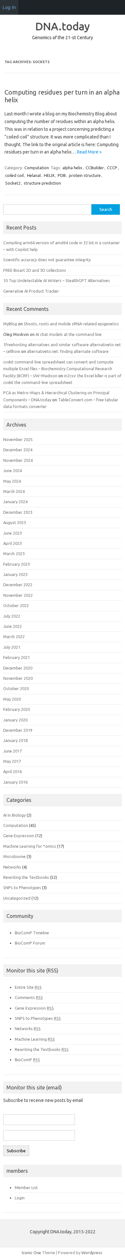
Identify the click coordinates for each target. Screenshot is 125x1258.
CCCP (112, 167)
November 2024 (18, 460)
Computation (36, 167)
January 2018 (15, 740)
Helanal (34, 175)
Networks (12, 867)
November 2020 (18, 678)
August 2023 (14, 522)
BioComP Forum (30, 943)
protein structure (85, 175)
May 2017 (12, 761)
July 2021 (11, 647)
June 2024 (12, 470)
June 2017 (12, 751)
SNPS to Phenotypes (38, 1018)
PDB (62, 175)
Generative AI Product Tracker (31, 291)
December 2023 (17, 512)
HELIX (49, 175)
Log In (9, 7)
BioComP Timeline (32, 932)
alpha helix (72, 167)
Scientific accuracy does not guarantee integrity (47, 259)
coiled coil (14, 175)
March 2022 (14, 636)
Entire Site (28, 987)
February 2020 (16, 709)
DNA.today (62, 26)
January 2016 (15, 782)
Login (20, 1198)
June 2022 (12, 626)
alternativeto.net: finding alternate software (68, 351)
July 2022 (11, 616)
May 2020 (12, 699)
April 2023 (12, 543)
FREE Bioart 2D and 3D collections (34, 270)
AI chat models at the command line (69, 334)
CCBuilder (95, 167)
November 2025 (18, 439)
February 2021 (16, 657)
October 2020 (16, 688)
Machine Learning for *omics (29, 846)
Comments (29, 997)
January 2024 (15, 501)
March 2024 (14, 491)
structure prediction (42, 183)
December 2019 (17, 730)
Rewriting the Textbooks (26, 877)
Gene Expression (18, 835)
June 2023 (12, 533)
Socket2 (13, 183)
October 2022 (16, 605)
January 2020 (15, 720)
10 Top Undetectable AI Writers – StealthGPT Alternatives (56, 280)
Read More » (89, 151)
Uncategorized (16, 898)
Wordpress (91, 1252)
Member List (26, 1187)
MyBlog (10, 323)
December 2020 (17, 668)
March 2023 (14, 553)
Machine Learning (35, 1039)
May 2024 (12, 481)
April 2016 (12, 771)
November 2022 (18, 595)
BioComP (27, 1059)
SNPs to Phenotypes (22, 887)
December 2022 (17, 584)
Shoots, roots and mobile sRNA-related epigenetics (71, 323)
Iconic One (31, 1252)
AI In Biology (14, 815)
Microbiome (14, 856)
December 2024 (17, 449)
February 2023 (16, 564)
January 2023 (15, 574)
